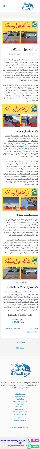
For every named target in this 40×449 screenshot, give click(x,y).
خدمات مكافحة (20, 396)
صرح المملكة (23, 146)
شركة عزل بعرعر (32, 328)
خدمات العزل (20, 399)
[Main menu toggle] (4, 6)
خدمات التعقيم (20, 409)
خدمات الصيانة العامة (20, 412)
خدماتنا (20, 418)
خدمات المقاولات (20, 414)
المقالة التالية (20, 348)
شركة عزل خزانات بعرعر (13, 328)
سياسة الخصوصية (20, 420)
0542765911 (15, 319)
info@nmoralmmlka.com (20, 427)
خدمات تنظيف (20, 394)
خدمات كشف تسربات (20, 401)
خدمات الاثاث (20, 404)
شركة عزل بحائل (32, 332)
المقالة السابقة (20, 342)
